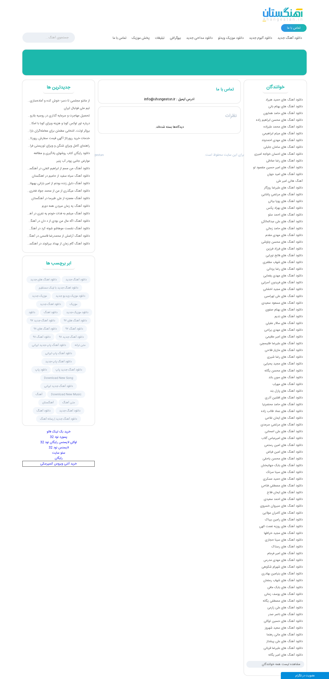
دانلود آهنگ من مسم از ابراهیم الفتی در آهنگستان (58, 168)
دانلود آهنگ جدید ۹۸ (71, 337)
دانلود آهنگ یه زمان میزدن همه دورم (66, 206)
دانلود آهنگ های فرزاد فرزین (284, 248)
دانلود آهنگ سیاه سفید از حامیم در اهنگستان (61, 176)
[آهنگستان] (282, 14)
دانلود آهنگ (44, 410)
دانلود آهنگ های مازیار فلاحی (284, 350)
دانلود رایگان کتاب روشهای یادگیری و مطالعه (62, 153)
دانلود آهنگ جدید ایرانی (58, 386)
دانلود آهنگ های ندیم (289, 316)
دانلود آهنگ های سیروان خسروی (281, 506)
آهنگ (39, 394)
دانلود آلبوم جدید (260, 38)
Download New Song (58, 378)
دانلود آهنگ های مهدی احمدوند (282, 140)
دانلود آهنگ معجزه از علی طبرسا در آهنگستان (60, 198)
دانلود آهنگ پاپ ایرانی (58, 353)
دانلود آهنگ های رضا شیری (285, 357)
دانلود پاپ (41, 369)
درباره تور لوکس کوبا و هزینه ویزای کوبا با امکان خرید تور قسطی (58, 123)
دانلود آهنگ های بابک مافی (285, 587)
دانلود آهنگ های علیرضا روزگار (283, 187)
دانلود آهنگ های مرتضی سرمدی (282, 424)
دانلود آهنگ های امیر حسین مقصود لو (278, 167)
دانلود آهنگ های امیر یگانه (285, 655)
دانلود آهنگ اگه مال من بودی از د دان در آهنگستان (58, 221)
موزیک (73, 304)
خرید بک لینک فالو (59, 431)
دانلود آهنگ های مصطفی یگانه (283, 601)
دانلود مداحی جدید (199, 38)
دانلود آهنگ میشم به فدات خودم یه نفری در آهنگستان (58, 213)
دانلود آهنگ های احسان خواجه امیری (278, 154)
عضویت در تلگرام (305, 675)
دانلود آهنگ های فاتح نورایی (284, 255)
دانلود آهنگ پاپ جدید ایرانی (49, 345)
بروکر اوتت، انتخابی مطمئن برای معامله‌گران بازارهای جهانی (58, 131)
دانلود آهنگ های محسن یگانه (283, 370)
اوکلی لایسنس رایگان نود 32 (58, 442)
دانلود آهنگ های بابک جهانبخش (282, 465)
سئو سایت (58, 453)
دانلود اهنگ (51, 312)
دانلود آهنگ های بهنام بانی (285, 106)
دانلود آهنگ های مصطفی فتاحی (282, 485)
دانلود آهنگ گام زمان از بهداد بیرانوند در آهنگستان (58, 243)
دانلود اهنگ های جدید (43, 279)
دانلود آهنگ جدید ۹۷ (42, 320)
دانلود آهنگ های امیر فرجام (285, 553)
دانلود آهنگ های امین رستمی (283, 445)
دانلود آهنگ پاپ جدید (58, 361)
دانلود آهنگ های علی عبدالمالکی (282, 221)
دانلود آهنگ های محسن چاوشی (282, 242)
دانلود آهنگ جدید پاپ (69, 369)
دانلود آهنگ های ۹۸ (45, 328)
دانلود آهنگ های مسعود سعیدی (282, 303)
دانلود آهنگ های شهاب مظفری (283, 262)
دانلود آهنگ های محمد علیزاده (283, 126)
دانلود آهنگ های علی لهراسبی (283, 296)
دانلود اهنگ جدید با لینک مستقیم (58, 287)
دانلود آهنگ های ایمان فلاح (285, 492)
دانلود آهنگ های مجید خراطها (283, 533)
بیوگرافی (175, 38)
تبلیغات (159, 38)
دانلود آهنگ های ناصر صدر (285, 614)
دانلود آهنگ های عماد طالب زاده (282, 411)
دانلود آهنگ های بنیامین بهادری (282, 573)
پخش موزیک (141, 38)
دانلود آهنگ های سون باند (286, 377)
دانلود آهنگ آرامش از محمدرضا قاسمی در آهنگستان (58, 236)
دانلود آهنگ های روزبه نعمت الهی (281, 526)
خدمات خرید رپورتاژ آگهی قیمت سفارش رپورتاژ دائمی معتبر (58, 138)
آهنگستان (48, 402)
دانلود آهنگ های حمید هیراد (284, 99)
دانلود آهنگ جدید (289, 38)
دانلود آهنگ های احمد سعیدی (283, 499)
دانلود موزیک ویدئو (231, 38)
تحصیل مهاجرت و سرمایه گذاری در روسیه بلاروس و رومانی (58, 115)
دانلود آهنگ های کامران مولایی (283, 513)
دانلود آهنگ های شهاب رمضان (283, 580)
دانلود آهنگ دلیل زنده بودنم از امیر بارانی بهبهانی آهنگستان (58, 183)
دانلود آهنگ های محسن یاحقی (283, 458)
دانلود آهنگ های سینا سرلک (284, 472)
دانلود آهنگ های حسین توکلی (283, 621)
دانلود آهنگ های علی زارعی (285, 607)
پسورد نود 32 (58, 437)
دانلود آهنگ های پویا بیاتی (285, 201)
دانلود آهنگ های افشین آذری (284, 397)
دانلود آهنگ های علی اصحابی (284, 431)
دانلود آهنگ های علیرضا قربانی (283, 648)
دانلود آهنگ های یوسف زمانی (283, 594)
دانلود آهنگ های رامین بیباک (284, 519)
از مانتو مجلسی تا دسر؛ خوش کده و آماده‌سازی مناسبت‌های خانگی (58, 100)
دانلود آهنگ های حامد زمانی (284, 228)
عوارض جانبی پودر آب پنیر (73, 161)
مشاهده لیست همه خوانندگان (281, 664)
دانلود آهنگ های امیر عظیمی (284, 336)
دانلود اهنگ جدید (50, 304)
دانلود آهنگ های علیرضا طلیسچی (281, 343)
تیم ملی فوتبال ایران (77, 108)
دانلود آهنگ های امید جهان (285, 174)
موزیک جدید (39, 296)
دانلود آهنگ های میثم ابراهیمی (282, 133)
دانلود (32, 312)
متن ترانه (80, 345)
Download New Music (66, 394)
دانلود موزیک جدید (77, 312)
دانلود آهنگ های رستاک (287, 546)
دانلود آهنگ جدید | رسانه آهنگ (58, 419)
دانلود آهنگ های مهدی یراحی (283, 330)
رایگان (59, 458)
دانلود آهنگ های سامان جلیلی (283, 147)
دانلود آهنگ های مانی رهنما (285, 634)
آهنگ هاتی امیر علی (289, 181)
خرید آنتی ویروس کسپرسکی (58, 463)
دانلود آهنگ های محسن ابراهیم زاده (279, 120)
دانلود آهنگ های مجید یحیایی (283, 363)
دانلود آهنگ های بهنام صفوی (284, 309)
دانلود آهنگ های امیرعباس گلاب (282, 438)
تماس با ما (119, 38)
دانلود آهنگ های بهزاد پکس (284, 208)
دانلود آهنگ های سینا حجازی (284, 540)
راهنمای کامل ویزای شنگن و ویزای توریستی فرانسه (58, 145)
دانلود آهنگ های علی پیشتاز (284, 641)
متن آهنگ (68, 402)
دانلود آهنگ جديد (76, 279)
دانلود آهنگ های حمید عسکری (283, 479)
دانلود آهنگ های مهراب (287, 384)
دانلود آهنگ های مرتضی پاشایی (282, 194)
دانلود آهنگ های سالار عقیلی (284, 323)
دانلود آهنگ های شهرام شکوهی (282, 567)
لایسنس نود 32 (59, 447)
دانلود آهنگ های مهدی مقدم (284, 235)
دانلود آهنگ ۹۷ (74, 328)
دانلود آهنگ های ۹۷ (75, 320)
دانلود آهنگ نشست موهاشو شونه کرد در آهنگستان (58, 228)
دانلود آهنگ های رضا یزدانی (285, 269)
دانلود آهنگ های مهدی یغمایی (283, 275)
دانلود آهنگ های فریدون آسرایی (282, 282)
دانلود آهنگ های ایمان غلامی (284, 418)
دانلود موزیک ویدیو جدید (70, 296)
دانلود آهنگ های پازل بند (286, 391)
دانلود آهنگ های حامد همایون (283, 113)
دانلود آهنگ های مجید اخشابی (283, 289)
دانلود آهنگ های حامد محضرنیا (282, 404)
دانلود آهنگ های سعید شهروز (284, 628)
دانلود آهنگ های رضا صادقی (284, 160)
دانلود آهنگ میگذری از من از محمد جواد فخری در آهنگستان (58, 191)
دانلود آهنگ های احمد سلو (285, 214)
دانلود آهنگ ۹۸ (42, 337)
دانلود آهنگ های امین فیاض (284, 452)
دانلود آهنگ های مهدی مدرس (283, 560)
